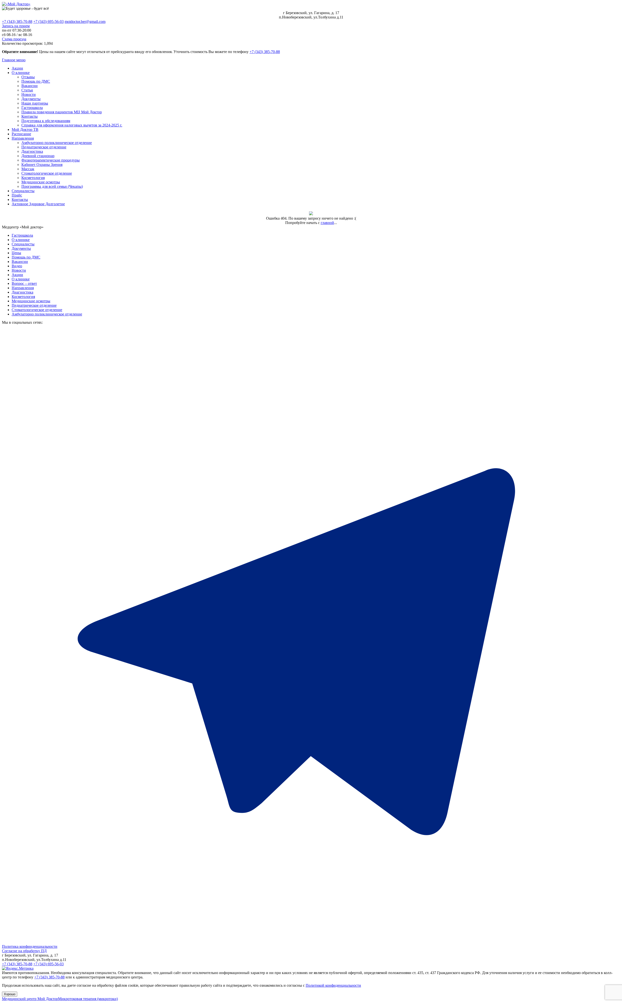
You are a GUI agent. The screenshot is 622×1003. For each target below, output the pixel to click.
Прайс (17, 195)
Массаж (27, 169)
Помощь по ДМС (35, 81)
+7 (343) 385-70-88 (17, 21)
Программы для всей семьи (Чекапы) (52, 186)
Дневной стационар (37, 156)
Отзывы (28, 77)
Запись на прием (16, 26)
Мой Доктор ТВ (25, 129)
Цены (16, 253)
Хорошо (9, 994)
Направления (23, 138)
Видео (17, 266)
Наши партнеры (34, 103)
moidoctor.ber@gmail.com (85, 21)
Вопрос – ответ (24, 283)
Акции (17, 68)
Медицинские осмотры (40, 182)
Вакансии (29, 86)
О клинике (21, 73)
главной (327, 223)
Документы (31, 99)
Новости (28, 94)
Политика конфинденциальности (29, 946)
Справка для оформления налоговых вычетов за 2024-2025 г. (71, 125)
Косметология (33, 178)
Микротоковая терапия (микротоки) (88, 999)
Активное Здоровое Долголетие (38, 204)
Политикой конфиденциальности (333, 985)
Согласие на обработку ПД (24, 951)
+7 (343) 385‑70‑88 (265, 52)
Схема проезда (14, 39)
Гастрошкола (32, 108)
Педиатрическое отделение (43, 147)
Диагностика (32, 151)
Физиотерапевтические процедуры (50, 160)
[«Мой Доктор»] (16, 4)
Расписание (21, 134)
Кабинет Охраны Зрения (41, 164)
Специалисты (23, 191)
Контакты (29, 116)
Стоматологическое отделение (46, 173)
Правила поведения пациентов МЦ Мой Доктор (61, 112)
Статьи (27, 90)
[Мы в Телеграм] (311, 942)
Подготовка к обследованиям (45, 121)
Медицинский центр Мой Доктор (30, 999)
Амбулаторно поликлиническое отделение (56, 143)
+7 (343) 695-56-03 (48, 21)
